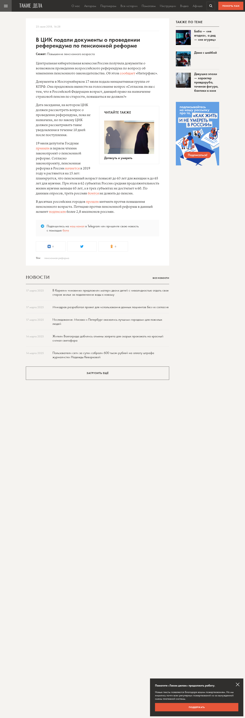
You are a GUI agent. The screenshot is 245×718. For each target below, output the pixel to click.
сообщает (127, 73)
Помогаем (149, 6)
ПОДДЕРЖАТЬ (197, 707)
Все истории (129, 6)
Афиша (197, 6)
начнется (72, 168)
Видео (184, 6)
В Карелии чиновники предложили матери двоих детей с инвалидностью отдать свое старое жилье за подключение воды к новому (110, 292)
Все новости (161, 278)
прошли (92, 201)
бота (66, 230)
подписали (57, 211)
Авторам (90, 6)
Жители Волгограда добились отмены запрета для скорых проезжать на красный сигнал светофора (107, 338)
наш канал (77, 226)
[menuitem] (6, 6)
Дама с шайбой (205, 52)
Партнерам (108, 6)
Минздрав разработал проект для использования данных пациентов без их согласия (110, 307)
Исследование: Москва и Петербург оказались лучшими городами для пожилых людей (107, 321)
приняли (43, 148)
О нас (76, 6)
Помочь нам (231, 5)
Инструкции (168, 6)
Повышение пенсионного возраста (71, 54)
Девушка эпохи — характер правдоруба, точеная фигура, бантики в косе (206, 82)
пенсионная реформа (56, 258)
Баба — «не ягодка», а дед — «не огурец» (205, 35)
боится (93, 193)
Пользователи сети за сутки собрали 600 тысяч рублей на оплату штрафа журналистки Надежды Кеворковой (103, 355)
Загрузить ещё (97, 373)
